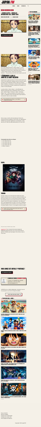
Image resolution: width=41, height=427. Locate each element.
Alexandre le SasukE (21, 278)
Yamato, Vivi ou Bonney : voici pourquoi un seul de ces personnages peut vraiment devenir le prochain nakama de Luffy (13, 364)
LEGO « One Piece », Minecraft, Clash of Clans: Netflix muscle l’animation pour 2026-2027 (33, 22)
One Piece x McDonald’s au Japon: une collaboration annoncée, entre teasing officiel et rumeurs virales (13, 397)
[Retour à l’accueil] (8, 2)
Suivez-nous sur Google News (13, 294)
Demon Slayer (7, 10)
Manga (14, 6)
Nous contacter (4, 413)
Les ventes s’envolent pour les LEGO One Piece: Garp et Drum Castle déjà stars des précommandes (12, 315)
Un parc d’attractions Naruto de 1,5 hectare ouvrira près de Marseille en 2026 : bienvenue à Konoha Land (34, 82)
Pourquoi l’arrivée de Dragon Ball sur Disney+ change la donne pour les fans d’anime (13, 331)
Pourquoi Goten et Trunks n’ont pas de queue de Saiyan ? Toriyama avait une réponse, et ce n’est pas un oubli (34, 34)
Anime (18, 6)
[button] (28, 5)
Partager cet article (7, 35)
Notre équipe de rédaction (6, 418)
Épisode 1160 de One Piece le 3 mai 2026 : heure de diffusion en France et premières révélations (34, 57)
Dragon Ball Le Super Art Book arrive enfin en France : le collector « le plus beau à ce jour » (34, 70)
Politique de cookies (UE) (6, 417)
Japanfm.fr (3, 229)
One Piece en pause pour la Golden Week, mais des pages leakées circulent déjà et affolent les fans (34, 46)
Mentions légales (4, 414)
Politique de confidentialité (6, 415)
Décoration (24, 6)
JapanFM (24, 423)
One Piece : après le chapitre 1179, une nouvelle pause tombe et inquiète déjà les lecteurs (13, 348)
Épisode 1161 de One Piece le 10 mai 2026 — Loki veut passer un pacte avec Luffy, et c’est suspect (13, 381)
